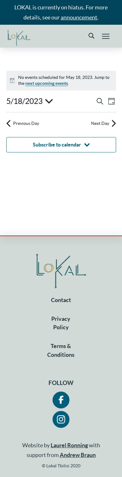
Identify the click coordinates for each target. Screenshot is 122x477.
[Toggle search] (91, 36)
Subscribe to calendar (57, 144)
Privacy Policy (60, 323)
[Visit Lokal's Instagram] (61, 419)
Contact (61, 300)
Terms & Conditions (60, 350)
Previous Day (26, 123)
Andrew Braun (78, 455)
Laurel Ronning (69, 445)
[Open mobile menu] (105, 36)
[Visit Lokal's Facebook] (61, 400)
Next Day (100, 123)
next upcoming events (46, 83)
